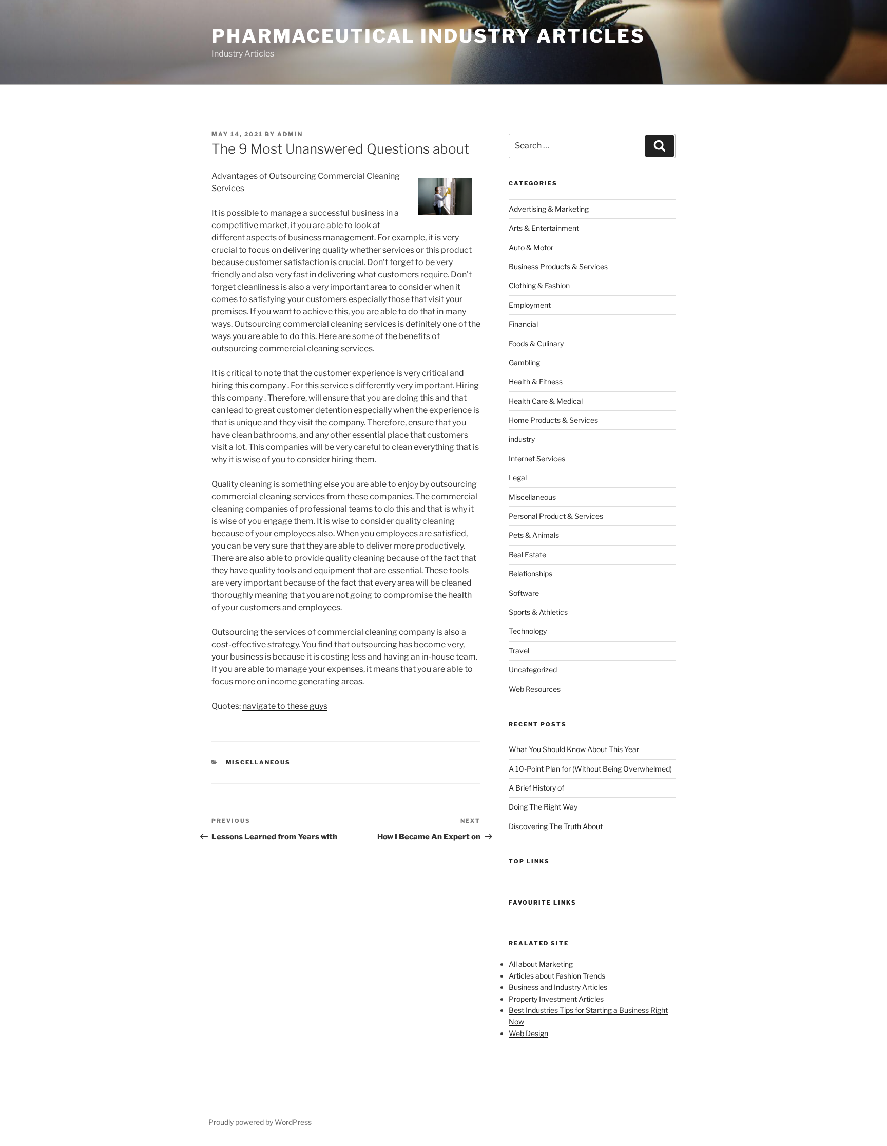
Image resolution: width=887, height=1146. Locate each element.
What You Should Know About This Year (574, 749)
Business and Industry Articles (558, 987)
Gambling (524, 362)
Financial (523, 324)
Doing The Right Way (543, 806)
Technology (528, 631)
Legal (518, 477)
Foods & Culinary (536, 343)
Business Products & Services (558, 266)
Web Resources (535, 689)
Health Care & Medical (546, 401)
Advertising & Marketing (549, 208)
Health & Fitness (536, 381)
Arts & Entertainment (544, 227)
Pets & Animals (534, 535)
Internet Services (537, 458)
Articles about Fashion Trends (557, 975)
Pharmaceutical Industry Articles (428, 36)
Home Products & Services (553, 420)
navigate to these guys (284, 706)
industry (522, 439)
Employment (530, 304)
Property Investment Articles (556, 998)
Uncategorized (533, 669)
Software (524, 593)
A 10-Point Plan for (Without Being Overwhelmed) (590, 768)
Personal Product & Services (556, 516)
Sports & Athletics (538, 612)
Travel (519, 650)
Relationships (530, 573)
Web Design (528, 1033)
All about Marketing (541, 964)
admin (290, 134)
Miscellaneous (258, 762)
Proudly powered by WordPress (260, 1122)
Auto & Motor (531, 247)
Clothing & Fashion (539, 285)
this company (261, 385)
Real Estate (527, 554)
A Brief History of (536, 787)
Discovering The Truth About (556, 826)
